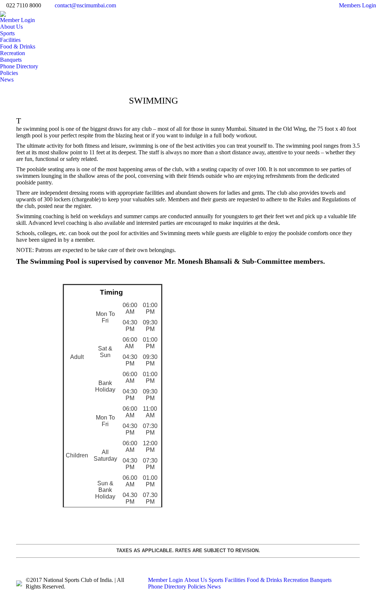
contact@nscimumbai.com (85, 5)
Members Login (357, 5)
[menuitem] (17, 20)
